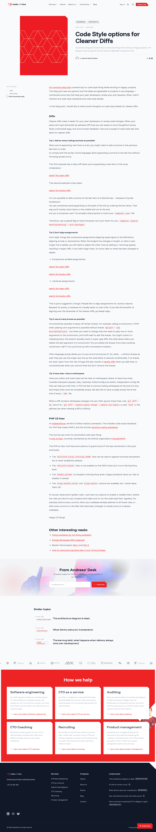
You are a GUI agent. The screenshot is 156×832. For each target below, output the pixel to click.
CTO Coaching (56, 791)
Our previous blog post (60, 87)
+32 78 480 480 (13, 785)
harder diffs (109, 361)
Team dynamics (41, 643)
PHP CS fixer (13, 93)
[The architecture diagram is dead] (78, 618)
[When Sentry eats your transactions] (78, 629)
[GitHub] (13, 814)
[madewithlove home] (17, 4)
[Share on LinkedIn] (152, 58)
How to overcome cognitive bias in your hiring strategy (79, 550)
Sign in (122, 4)
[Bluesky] (18, 814)
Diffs (11, 90)
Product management (59, 800)
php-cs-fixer (57, 438)
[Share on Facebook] (149, 58)
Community (84, 4)
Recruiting (55, 796)
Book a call (142, 4)
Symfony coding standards (105, 427)
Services (52, 4)
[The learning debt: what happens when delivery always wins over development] (78, 641)
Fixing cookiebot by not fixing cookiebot (71, 535)
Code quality (93, 22)
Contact (83, 801)
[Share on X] (147, 58)
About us (71, 4)
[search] (133, 4)
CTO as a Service (57, 783)
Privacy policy (133, 827)
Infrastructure (44, 619)
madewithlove (58, 423)
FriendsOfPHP (118, 438)
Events (82, 790)
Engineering (81, 22)
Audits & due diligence (59, 787)
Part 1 (76, 545)
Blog (95, 4)
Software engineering (59, 779)
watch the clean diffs (59, 175)
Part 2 (86, 545)
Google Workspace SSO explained (68, 540)
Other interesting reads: (16, 96)
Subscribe (146, 826)
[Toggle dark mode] (128, 4)
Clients (62, 4)
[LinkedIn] (8, 814)
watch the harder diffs (60, 190)
